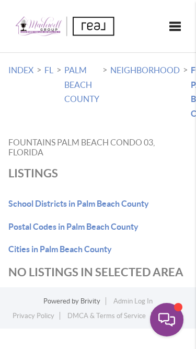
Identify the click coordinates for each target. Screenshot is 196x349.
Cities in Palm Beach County (60, 249)
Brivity (90, 301)
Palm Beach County (81, 84)
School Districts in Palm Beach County (78, 203)
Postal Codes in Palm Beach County (73, 226)
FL (48, 70)
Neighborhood (145, 70)
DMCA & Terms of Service (106, 316)
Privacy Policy (33, 316)
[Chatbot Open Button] (166, 319)
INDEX (20, 70)
